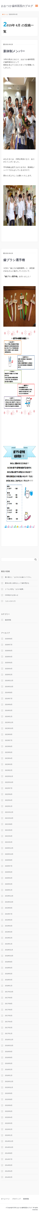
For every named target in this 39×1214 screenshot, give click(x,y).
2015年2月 (8, 1129)
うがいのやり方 (10, 601)
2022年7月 (8, 788)
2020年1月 (8, 890)
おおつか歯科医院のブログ (17, 5)
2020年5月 (8, 872)
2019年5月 (8, 920)
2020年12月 (9, 848)
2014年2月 (8, 1177)
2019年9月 (8, 908)
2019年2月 (8, 938)
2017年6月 (8, 1009)
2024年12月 (9, 680)
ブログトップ (16, 1199)
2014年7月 (8, 1159)
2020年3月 (8, 884)
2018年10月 (9, 956)
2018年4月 (8, 980)
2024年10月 (9, 686)
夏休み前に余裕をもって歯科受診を (17, 583)
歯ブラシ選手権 (14, 260)
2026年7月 (8, 645)
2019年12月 (9, 896)
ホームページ (5, 1199)
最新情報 (8, 620)
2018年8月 (8, 962)
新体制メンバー (14, 51)
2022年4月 (8, 800)
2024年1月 (8, 716)
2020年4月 (8, 878)
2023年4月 (8, 758)
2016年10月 (9, 1045)
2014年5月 (8, 1165)
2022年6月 (8, 794)
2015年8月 (8, 1099)
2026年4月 (8, 656)
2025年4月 (8, 668)
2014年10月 (9, 1147)
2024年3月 (8, 710)
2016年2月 (8, 1069)
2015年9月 (8, 1093)
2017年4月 (8, 1021)
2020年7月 (8, 866)
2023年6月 (8, 746)
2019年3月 (8, 932)
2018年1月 (8, 986)
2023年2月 (8, 770)
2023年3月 (8, 764)
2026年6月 (8, 650)
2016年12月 (9, 1039)
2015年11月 (9, 1087)
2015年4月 (8, 1117)
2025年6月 (8, 662)
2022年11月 (9, 776)
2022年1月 (8, 806)
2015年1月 (8, 1135)
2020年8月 (8, 860)
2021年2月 (8, 842)
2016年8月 (8, 1057)
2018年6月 (8, 968)
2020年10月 (9, 854)
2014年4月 (8, 1171)
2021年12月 (9, 812)
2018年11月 (9, 950)
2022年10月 (9, 782)
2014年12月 (9, 1141)
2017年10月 (9, 992)
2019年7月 (8, 914)
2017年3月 (8, 1027)
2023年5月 (8, 752)
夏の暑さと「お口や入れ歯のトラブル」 (18, 577)
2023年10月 (9, 728)
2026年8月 (8, 639)
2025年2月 (8, 674)
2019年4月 (8, 926)
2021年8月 (8, 824)
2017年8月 (8, 1003)
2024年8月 (8, 692)
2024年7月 (8, 698)
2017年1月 (8, 1033)
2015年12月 (9, 1081)
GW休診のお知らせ (11, 595)
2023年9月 (8, 734)
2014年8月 (8, 1153)
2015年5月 (8, 1111)
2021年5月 (8, 830)
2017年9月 (8, 998)
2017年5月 (8, 1015)
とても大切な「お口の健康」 (15, 589)
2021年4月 (8, 836)
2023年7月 (8, 740)
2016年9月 (8, 1051)
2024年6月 (8, 704)
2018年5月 (8, 974)
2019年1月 (8, 944)
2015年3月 (8, 1123)
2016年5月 (8, 1063)
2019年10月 (9, 902)
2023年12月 (9, 722)
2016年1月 (8, 1075)
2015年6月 (8, 1105)
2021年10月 (9, 818)
